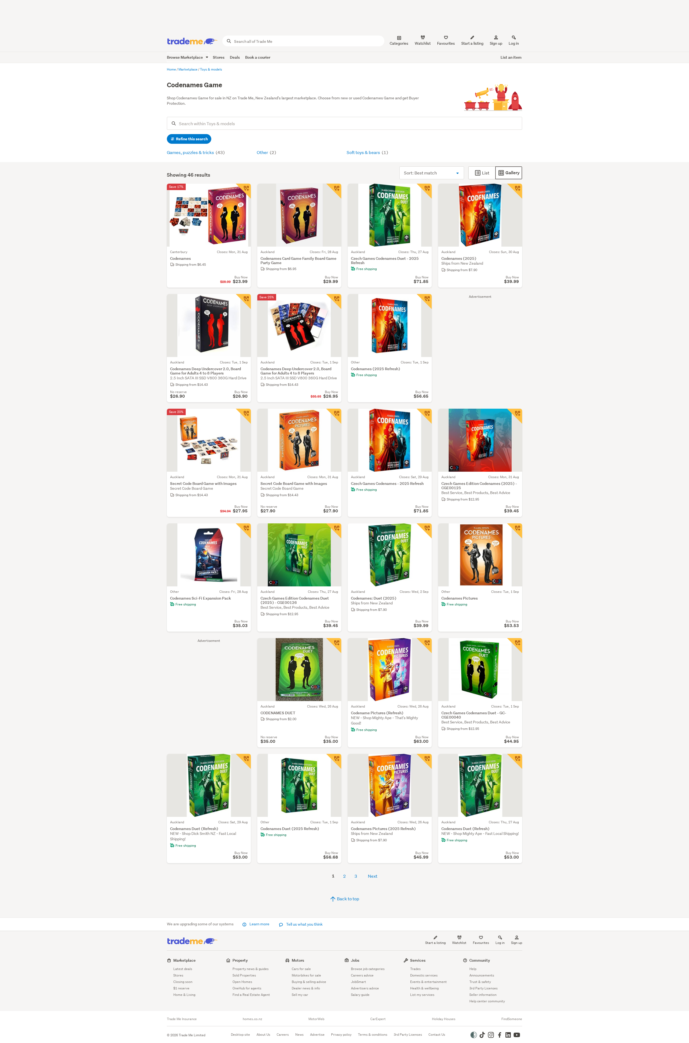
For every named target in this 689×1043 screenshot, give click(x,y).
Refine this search (191, 139)
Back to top (347, 898)
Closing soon (182, 981)
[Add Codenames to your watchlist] (243, 191)
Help (472, 969)
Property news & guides (251, 969)
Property (240, 960)
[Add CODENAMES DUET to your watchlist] (333, 645)
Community (479, 960)
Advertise (317, 1034)
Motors (298, 960)
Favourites (481, 942)
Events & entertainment (428, 981)
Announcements (481, 975)
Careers (283, 1034)
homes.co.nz (252, 1019)
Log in (514, 43)
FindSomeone (511, 1019)
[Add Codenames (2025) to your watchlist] (514, 191)
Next (372, 876)
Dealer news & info (306, 988)
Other (263, 152)
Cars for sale (301, 969)
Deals (235, 57)
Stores (218, 57)
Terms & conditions (372, 1034)
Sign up (496, 43)
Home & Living (184, 994)
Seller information (483, 994)
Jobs (355, 960)
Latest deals (182, 969)
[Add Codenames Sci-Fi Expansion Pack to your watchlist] (243, 530)
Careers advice (362, 975)
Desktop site (240, 1034)
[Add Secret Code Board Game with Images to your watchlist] (243, 416)
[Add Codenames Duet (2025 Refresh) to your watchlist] (333, 761)
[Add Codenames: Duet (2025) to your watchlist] (424, 530)
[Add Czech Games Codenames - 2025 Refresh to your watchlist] (424, 416)
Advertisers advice (365, 988)
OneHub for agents (247, 988)
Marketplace (184, 960)
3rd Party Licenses (483, 988)
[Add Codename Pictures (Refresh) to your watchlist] (424, 645)
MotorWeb (316, 1019)
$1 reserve (181, 988)
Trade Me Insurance (182, 1019)
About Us (263, 1034)
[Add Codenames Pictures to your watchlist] (514, 530)
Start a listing (435, 942)
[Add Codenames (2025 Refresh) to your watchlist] (424, 301)
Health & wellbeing (424, 988)
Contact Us (436, 1034)
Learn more (259, 924)
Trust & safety (480, 981)
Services (418, 960)
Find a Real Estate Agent (251, 994)
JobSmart (358, 981)
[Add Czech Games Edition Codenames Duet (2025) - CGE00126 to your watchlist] (333, 530)
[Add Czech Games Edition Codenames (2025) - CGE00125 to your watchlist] (514, 416)
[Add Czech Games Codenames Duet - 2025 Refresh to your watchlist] (424, 191)
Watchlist (459, 942)
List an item (511, 57)
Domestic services (424, 975)
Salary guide (360, 994)
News (299, 1034)
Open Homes (242, 981)
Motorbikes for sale (306, 975)
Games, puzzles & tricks (191, 152)
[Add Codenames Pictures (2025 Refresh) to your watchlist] (424, 761)
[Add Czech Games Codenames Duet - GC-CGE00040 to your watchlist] (514, 645)
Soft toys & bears (364, 152)
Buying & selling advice (309, 981)
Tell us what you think (304, 924)
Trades (415, 969)
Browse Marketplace (185, 57)
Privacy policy (341, 1034)
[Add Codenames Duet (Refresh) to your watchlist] (243, 761)
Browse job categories (368, 969)
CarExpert (378, 1019)
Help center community (487, 1001)
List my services (422, 994)
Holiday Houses (443, 1019)
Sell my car (300, 994)
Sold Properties (244, 975)
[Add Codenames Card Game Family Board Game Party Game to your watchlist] (333, 191)
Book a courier (257, 57)
